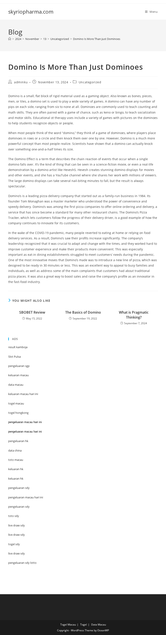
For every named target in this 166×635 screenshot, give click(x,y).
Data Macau (98, 624)
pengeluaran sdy (19, 507)
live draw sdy (16, 553)
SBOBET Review (32, 312)
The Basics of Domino (83, 312)
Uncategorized (90, 82)
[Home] (9, 39)
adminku (21, 82)
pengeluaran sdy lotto (22, 563)
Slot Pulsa (14, 357)
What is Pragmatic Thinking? (133, 314)
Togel (83, 624)
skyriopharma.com (30, 11)
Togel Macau (68, 624)
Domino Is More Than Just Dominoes (96, 39)
